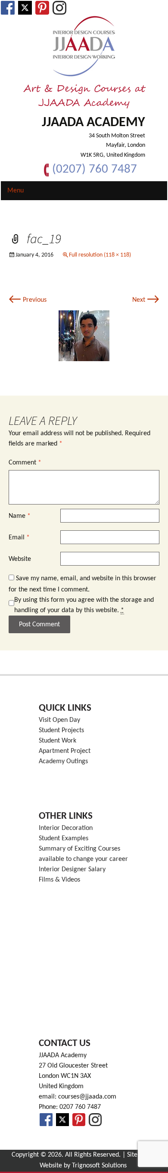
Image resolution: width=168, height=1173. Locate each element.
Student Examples (63, 838)
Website (20, 559)
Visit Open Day (59, 720)
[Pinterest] (42, 7)
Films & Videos (59, 879)
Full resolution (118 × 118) (100, 255)
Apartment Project (64, 751)
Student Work (57, 740)
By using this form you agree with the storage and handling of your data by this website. (84, 605)
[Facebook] (8, 7)
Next (145, 300)
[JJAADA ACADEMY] (84, 46)
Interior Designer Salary (72, 869)
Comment (25, 462)
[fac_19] (84, 335)
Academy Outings (63, 761)
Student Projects (61, 730)
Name (20, 516)
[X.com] (25, 7)
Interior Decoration (66, 828)
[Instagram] (59, 7)
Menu (15, 190)
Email (19, 537)
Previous (28, 300)
